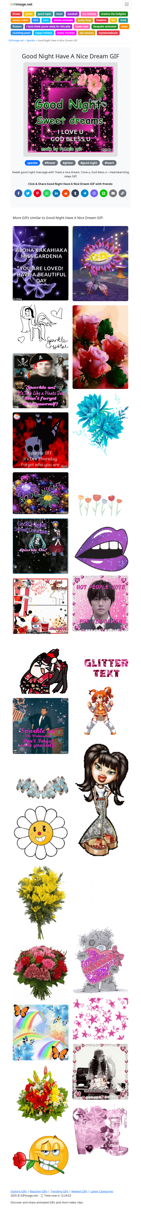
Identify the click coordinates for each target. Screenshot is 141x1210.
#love (19, 339)
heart (59, 13)
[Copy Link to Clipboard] (122, 193)
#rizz (18, 1179)
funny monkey (66, 32)
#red (18, 1113)
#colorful (21, 510)
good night (44, 13)
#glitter (68, 163)
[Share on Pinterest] (37, 193)
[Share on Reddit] (66, 193)
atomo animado (63, 20)
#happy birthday (85, 385)
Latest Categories (101, 1191)
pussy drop (84, 20)
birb (35, 20)
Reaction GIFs (38, 1191)
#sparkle (80, 907)
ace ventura (87, 32)
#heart (109, 163)
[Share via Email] (113, 193)
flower (16, 13)
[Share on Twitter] (28, 193)
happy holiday (43, 32)
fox (113, 20)
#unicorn (21, 333)
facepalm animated (104, 26)
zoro (46, 20)
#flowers (21, 504)
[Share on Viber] (94, 193)
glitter (29, 13)
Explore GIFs (19, 1191)
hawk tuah (81, 26)
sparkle (32, 163)
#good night (88, 163)
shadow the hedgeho (113, 13)
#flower (50, 163)
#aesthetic (82, 918)
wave (124, 26)
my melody (89, 13)
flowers (17, 26)
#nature (20, 785)
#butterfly (21, 797)
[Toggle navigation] (127, 4)
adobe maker (20, 20)
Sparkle (31, 40)
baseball (72, 13)
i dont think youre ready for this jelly (48, 26)
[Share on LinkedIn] (56, 193)
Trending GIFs (59, 1191)
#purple (20, 290)
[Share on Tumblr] (75, 193)
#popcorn (21, 624)
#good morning (24, 630)
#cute (79, 913)
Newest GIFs (79, 1191)
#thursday (21, 464)
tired (123, 20)
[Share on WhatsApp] (47, 193)
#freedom (21, 791)
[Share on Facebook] (18, 193)
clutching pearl (21, 32)
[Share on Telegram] (85, 193)
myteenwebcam (108, 32)
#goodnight (22, 564)
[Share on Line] (103, 193)
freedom (101, 20)
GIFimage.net (16, 40)
